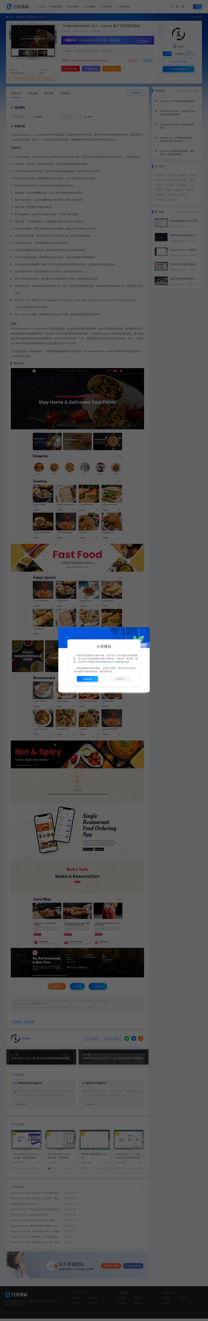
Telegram (87, 679)
